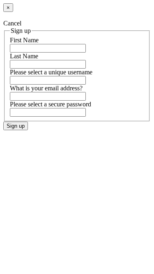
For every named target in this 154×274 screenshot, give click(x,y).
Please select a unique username (51, 72)
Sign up (16, 126)
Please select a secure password (50, 104)
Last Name (24, 56)
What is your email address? (46, 88)
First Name (24, 40)
